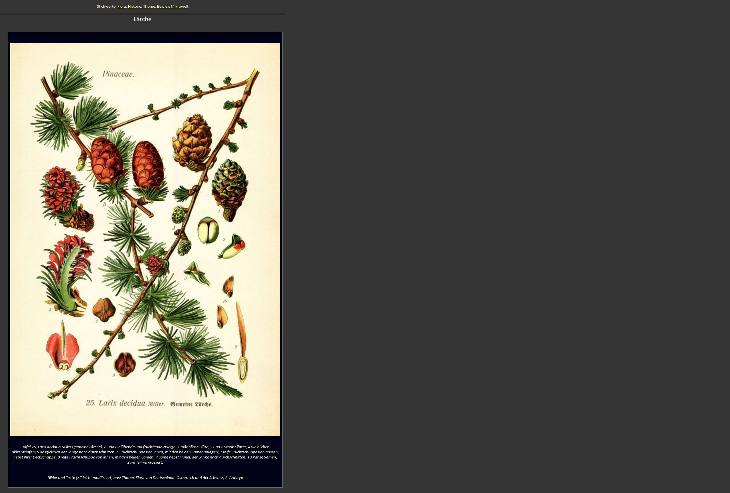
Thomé (149, 7)
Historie (134, 7)
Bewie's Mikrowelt (172, 7)
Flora (121, 7)
